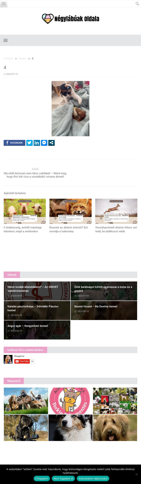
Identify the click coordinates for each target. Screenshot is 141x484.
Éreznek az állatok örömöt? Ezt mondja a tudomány (68, 229)
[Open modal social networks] (51, 142)
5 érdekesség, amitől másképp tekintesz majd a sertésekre (22, 229)
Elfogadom (41, 478)
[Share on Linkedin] (37, 142)
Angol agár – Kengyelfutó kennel (28, 326)
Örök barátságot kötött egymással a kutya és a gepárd (103, 288)
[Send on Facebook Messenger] (44, 142)
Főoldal (8, 58)
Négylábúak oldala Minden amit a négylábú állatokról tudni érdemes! (70, 19)
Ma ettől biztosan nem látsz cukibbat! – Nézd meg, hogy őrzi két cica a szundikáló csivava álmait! (35, 175)
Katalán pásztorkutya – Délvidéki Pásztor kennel (33, 308)
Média (23, 58)
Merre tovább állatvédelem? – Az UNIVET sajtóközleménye (33, 288)
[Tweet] (29, 142)
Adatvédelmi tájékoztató (93, 478)
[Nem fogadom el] (136, 474)
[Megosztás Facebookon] (14, 142)
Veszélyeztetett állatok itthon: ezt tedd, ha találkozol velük (116, 229)
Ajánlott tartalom (15, 193)
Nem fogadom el (63, 478)
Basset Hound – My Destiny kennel (95, 306)
